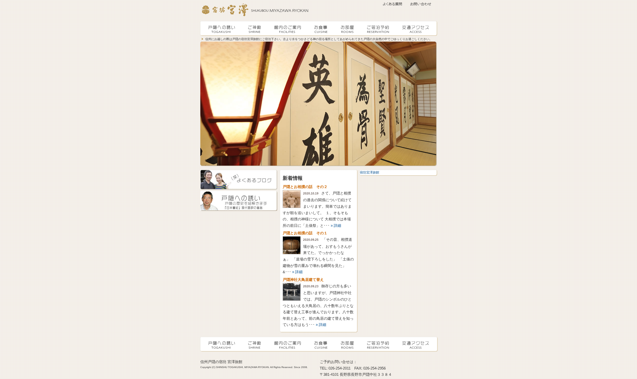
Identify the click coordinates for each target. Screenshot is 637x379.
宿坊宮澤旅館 (369, 172)
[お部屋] (348, 28)
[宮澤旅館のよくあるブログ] (238, 180)
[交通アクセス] (416, 28)
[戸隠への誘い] (222, 28)
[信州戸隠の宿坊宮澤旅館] (224, 11)
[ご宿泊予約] (379, 28)
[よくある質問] (391, 5)
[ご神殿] (255, 28)
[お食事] (321, 28)
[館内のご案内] (288, 28)
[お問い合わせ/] (421, 5)
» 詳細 (336, 225)
